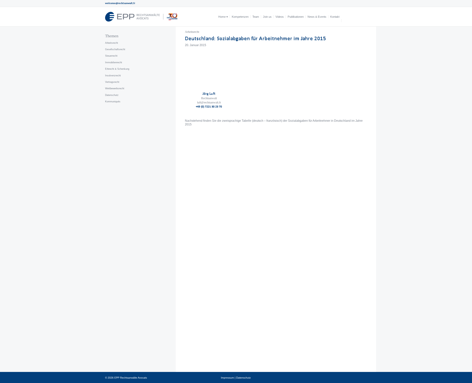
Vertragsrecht (112, 82)
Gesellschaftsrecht (115, 49)
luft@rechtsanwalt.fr (209, 102)
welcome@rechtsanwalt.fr (120, 3)
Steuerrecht (111, 55)
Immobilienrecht (113, 62)
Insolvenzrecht (113, 75)
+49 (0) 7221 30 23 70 (209, 106)
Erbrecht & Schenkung (117, 68)
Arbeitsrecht (192, 31)
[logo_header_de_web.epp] (141, 16)
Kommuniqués (112, 101)
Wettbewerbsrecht (114, 88)
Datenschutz (112, 95)
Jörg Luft (208, 93)
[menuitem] (223, 16)
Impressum (227, 377)
